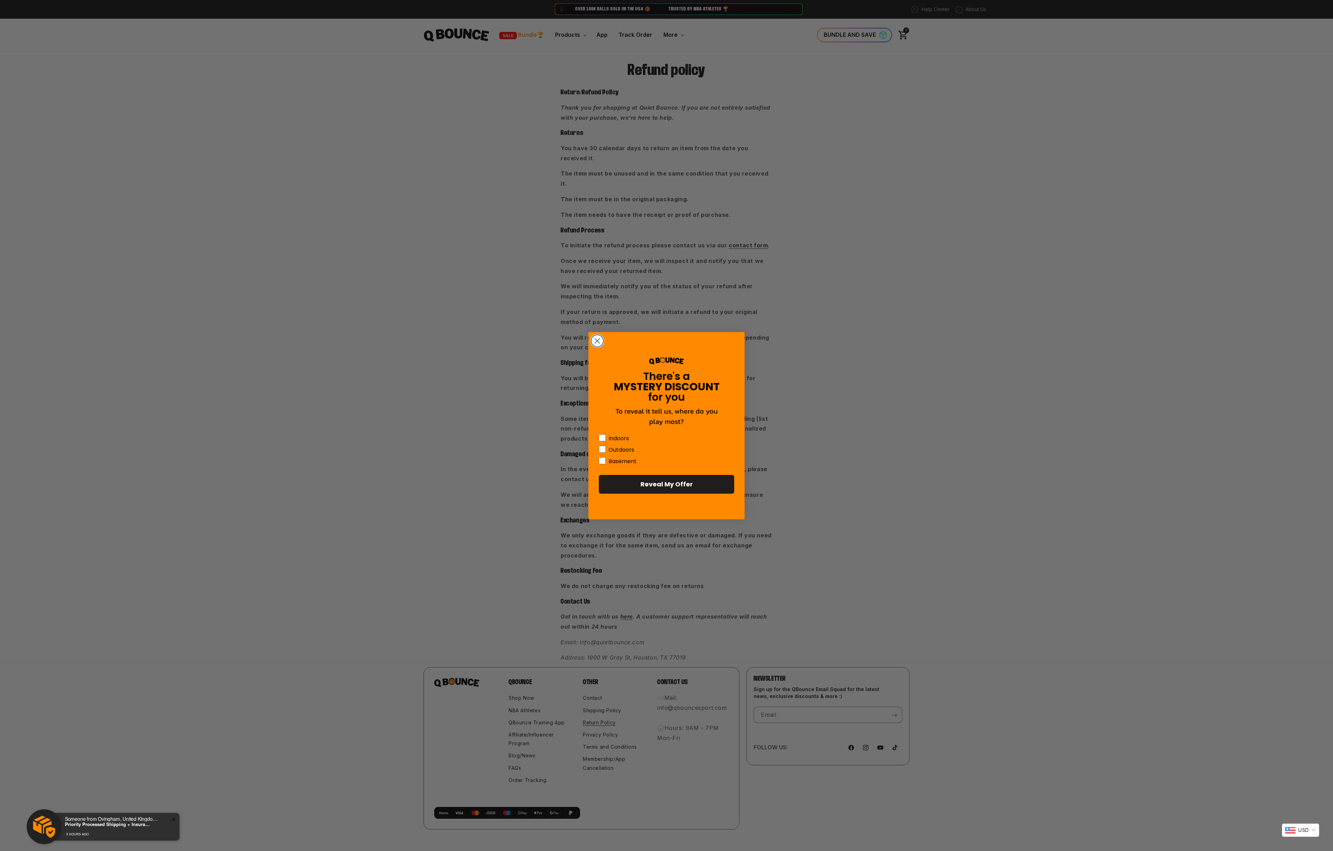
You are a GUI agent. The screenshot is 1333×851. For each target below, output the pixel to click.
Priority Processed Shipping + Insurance (108, 824)
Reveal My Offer (666, 484)
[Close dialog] (597, 341)
